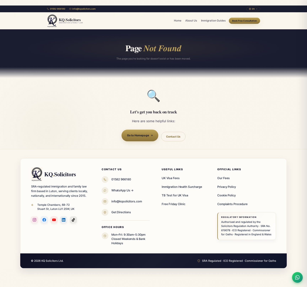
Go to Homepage (138, 135)
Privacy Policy (226, 187)
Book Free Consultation (244, 21)
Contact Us (173, 136)
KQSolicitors (60, 174)
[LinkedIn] (63, 219)
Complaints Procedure (232, 204)
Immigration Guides (213, 20)
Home (177, 20)
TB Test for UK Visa (175, 195)
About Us (191, 20)
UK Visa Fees (171, 178)
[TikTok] (73, 219)
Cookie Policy (226, 195)
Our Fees (223, 178)
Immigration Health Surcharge (182, 187)
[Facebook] (44, 219)
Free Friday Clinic (173, 204)
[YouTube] (54, 219)
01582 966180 (57, 8)
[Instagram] (34, 219)
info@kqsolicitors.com (83, 8)
